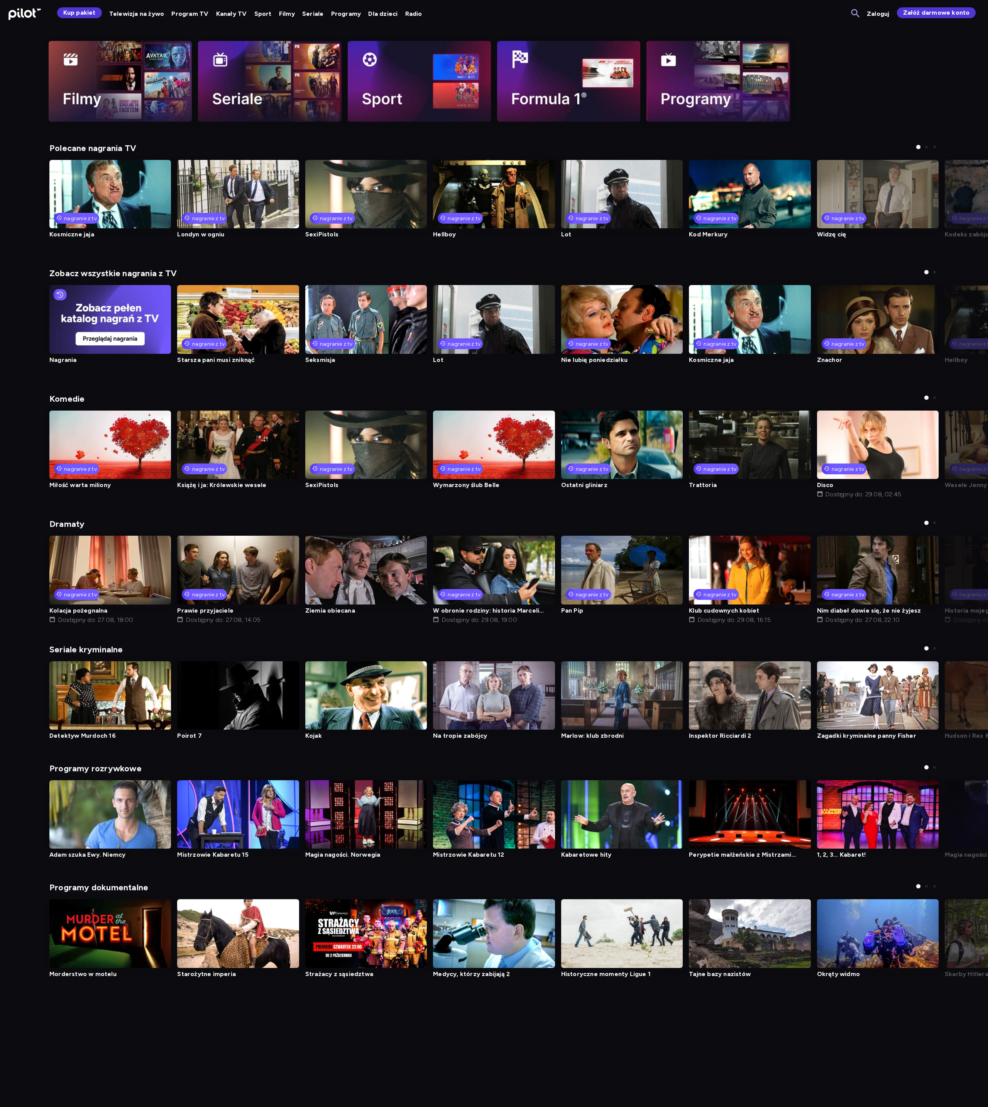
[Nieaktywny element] (120, 81)
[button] (918, 147)
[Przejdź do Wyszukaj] (855, 14)
